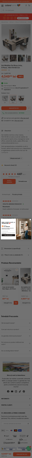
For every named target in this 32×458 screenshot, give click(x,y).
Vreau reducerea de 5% (8, 235)
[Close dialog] (30, 219)
